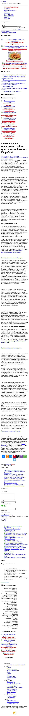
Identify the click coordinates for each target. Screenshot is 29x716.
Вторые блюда (17, 529)
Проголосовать (5, 582)
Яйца (8, 679)
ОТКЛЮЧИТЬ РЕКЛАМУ (11, 7)
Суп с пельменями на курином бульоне (8, 110)
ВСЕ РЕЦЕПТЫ (8, 14)
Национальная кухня (13, 702)
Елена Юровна (5, 515)
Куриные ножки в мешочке (9, 126)
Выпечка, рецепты (12, 684)
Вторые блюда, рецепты (13, 683)
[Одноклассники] (7, 456)
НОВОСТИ (7, 13)
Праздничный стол (12, 703)
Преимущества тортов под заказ (12, 91)
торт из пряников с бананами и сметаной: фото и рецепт (12, 251)
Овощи (9, 673)
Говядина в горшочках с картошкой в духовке (9, 131)
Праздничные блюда (22, 544)
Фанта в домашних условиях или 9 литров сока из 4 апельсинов (14, 49)
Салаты (11, 551)
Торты (9, 693)
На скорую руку (18, 537)
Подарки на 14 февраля (10, 483)
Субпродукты (11, 676)
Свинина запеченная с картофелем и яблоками (9, 638)
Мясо (8, 672)
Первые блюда (17, 541)
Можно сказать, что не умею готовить (16, 570)
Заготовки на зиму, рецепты (14, 687)
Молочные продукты (13, 670)
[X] (17, 456)
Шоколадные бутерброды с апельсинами (9, 116)
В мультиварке (11, 697)
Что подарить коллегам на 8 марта (13, 484)
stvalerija (8, 464)
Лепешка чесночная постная (9, 104)
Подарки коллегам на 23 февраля (13, 470)
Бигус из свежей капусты (8, 651)
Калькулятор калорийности (8, 32)
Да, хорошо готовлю (11, 568)
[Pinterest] (14, 456)
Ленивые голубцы (8, 654)
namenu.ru (3, 1)
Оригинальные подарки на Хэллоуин (14, 485)
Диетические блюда (21, 533)
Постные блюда (18, 543)
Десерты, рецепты (12, 686)
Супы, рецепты (11, 692)
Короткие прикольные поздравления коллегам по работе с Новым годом (14, 475)
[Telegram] (14, 459)
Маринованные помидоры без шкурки (8, 648)
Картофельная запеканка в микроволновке (14, 64)
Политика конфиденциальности (16, 664)
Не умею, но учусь (11, 571)
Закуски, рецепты (12, 689)
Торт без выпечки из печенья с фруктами (14, 68)
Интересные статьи (6, 156)
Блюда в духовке (11, 696)
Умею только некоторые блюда (14, 576)
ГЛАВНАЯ (7, 8)
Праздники (16, 156)
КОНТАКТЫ (7, 17)
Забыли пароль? (5, 31)
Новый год (14, 540)
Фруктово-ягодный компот (9, 643)
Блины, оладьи (11, 682)
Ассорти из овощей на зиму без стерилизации (14, 43)
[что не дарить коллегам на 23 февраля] (12, 257)
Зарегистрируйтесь (18, 29)
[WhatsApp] (25, 456)
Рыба (8, 674)
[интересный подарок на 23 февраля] (11, 348)
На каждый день (11, 700)
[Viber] (21, 456)
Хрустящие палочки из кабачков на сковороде (8, 121)
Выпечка (12, 530)
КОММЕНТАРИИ (9, 16)
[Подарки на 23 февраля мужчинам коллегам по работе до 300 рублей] (14, 159)
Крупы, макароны (12, 669)
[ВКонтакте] (3, 456)
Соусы (11, 553)
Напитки (12, 539)
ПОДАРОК (7, 18)
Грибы (9, 667)
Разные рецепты (18, 546)
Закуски (12, 536)
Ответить (3, 519)
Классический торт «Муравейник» (8, 137)
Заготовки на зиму (8, 86)
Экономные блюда (20, 557)
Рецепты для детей (20, 547)
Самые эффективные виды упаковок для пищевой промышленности (13, 83)
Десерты (12, 531)
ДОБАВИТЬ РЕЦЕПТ (10, 10)
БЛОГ (5, 11)
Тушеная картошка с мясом (14, 61)
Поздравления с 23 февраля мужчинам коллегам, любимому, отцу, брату (14, 478)
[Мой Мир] (10, 456)
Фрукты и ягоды (11, 677)
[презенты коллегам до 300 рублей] (10, 431)
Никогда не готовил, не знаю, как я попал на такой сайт (14, 574)
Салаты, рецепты (12, 690)
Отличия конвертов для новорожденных (14, 74)
